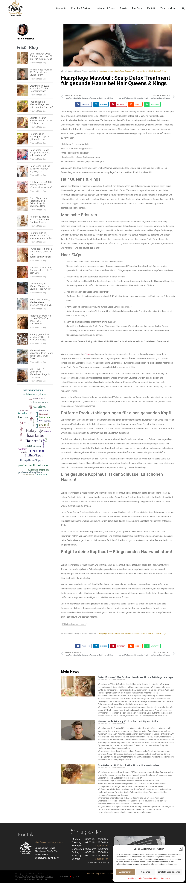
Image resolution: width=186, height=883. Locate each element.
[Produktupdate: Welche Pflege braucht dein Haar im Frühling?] (22, 106)
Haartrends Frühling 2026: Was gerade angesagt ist (40, 168)
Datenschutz (112, 874)
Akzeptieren (125, 872)
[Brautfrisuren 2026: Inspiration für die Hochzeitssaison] (22, 90)
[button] (180, 848)
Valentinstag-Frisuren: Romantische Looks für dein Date (41, 270)
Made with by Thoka (70, 876)
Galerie (123, 8)
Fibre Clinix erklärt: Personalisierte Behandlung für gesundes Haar (39, 202)
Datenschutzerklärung (151, 878)
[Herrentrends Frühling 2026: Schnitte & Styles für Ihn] (22, 74)
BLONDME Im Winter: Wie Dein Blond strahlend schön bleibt (41, 302)
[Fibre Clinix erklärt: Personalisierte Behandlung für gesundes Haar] (22, 204)
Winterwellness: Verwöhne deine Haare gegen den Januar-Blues (41, 354)
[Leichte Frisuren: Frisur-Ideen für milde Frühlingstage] (22, 122)
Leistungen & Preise (105, 8)
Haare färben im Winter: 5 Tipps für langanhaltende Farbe (41, 235)
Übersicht (90, 874)
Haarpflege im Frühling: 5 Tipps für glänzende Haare (40, 136)
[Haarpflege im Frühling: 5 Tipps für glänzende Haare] (22, 138)
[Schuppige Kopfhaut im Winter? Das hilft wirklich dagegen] (22, 339)
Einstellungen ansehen (169, 872)
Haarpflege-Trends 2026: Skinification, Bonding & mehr (39, 219)
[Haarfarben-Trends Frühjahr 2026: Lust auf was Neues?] (22, 155)
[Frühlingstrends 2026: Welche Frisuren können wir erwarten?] (22, 187)
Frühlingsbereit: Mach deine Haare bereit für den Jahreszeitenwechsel (41, 252)
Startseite (61, 8)
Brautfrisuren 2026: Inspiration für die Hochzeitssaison (40, 88)
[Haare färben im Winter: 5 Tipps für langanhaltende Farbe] (22, 237)
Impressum (165, 878)
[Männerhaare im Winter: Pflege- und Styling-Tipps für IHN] (22, 288)
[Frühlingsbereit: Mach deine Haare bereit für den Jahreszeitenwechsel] (22, 255)
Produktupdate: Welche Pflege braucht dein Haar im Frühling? (41, 104)
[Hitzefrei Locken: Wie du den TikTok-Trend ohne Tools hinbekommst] (22, 321)
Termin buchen (167, 8)
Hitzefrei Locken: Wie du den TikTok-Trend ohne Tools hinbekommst (40, 319)
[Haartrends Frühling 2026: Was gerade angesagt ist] (22, 171)
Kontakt (151, 8)
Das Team (137, 8)
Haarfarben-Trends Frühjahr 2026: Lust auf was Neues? (40, 152)
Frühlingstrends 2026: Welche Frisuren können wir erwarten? (41, 185)
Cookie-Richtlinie (135, 878)
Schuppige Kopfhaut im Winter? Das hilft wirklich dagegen (40, 337)
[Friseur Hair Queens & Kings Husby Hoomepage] (16, 8)
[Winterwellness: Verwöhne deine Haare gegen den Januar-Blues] (22, 356)
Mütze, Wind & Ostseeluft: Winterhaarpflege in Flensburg (40, 373)
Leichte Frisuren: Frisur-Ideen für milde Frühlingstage (41, 120)
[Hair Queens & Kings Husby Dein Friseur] (25, 847)
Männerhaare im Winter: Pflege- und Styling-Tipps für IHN (40, 286)
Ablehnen (145, 872)
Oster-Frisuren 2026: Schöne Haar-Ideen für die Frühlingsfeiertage (41, 56)
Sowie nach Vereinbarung (98, 862)
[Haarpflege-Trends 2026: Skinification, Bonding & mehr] (22, 221)
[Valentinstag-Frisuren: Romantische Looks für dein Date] (22, 272)
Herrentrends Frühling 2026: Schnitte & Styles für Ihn (41, 72)
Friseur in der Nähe (89, 71)
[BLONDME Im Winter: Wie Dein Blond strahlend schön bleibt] (22, 304)
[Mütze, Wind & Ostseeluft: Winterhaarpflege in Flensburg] (22, 375)
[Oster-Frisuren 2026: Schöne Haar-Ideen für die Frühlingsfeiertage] (22, 58)
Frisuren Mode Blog (38, 63)
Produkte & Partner (80, 8)
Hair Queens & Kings (72, 71)
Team (88, 354)
